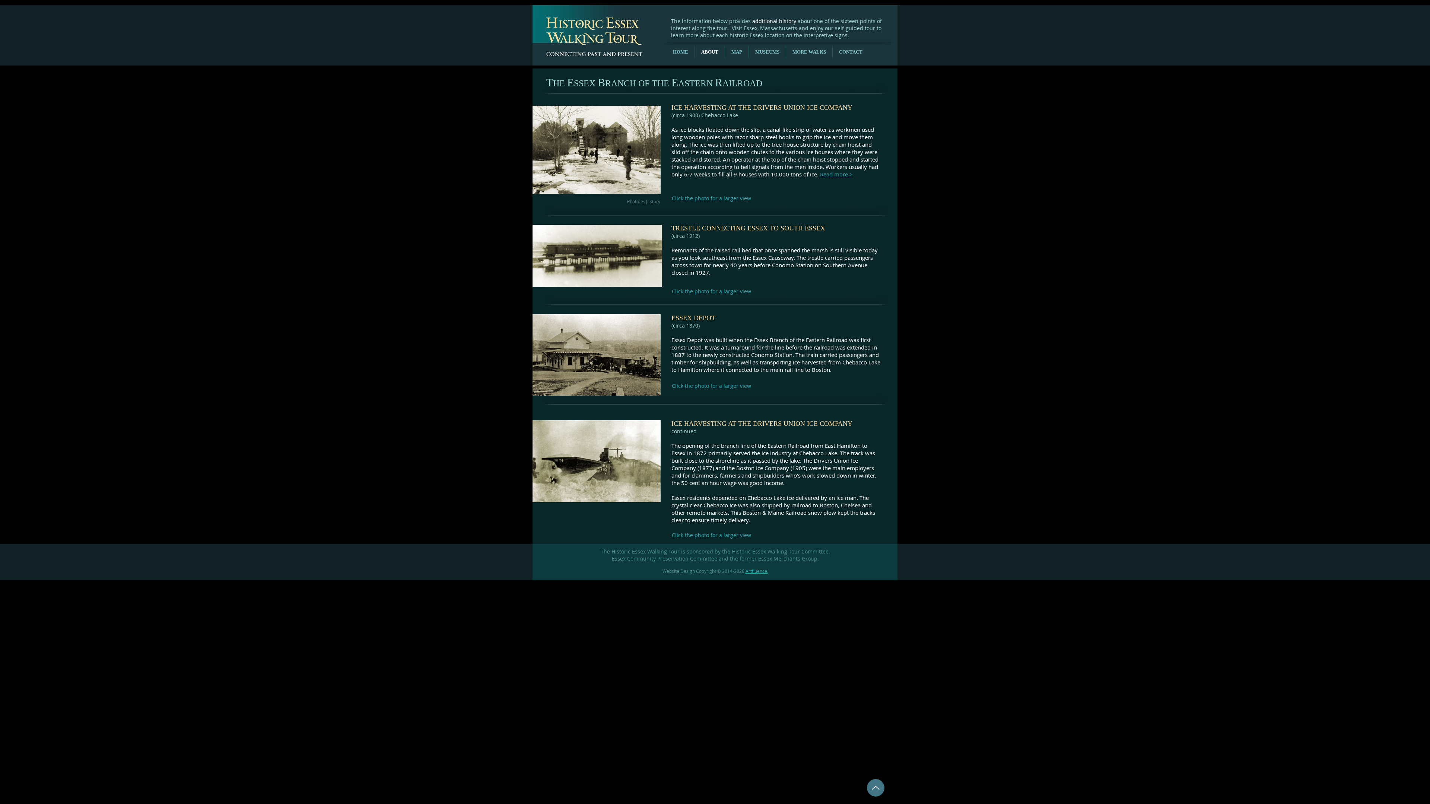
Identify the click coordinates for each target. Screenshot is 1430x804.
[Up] (875, 788)
